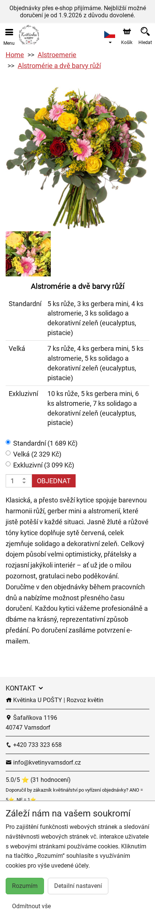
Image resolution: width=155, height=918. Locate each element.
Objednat (54, 481)
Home (15, 55)
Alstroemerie (57, 55)
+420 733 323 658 (37, 744)
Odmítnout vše (31, 906)
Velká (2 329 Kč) (37, 454)
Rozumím (25, 885)
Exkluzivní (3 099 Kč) (43, 465)
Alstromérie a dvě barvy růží (59, 66)
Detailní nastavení (78, 885)
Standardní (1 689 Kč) (45, 443)
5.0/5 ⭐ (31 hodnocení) (38, 779)
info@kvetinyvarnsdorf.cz (46, 762)
